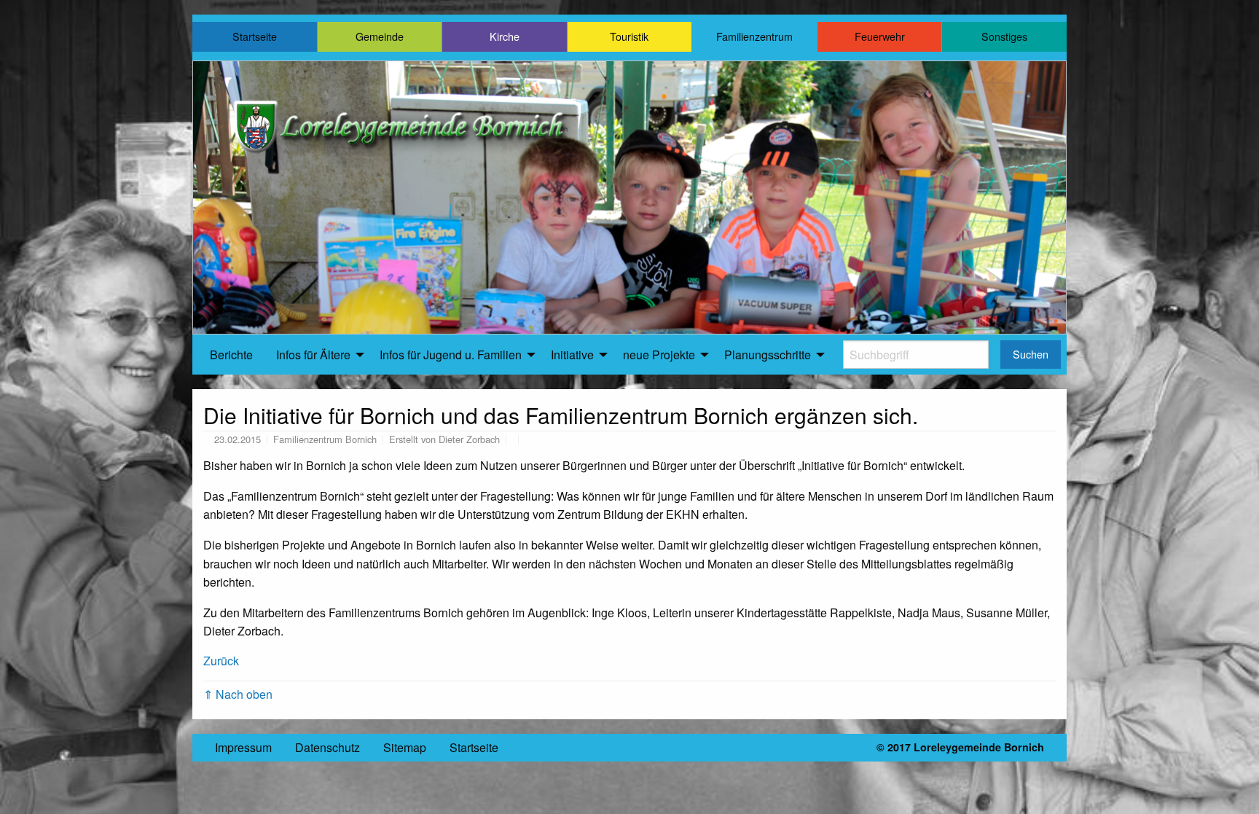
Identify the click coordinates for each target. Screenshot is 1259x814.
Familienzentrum (754, 36)
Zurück (221, 660)
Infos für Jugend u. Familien (451, 354)
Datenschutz (327, 747)
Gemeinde (380, 36)
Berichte (231, 354)
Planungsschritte (767, 354)
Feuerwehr (880, 36)
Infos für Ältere (313, 354)
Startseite (254, 36)
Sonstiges (1004, 36)
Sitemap (404, 747)
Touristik (629, 36)
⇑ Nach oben (237, 694)
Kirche (504, 36)
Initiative (572, 354)
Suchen (1030, 353)
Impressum (243, 747)
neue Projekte (659, 354)
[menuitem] (231, 355)
